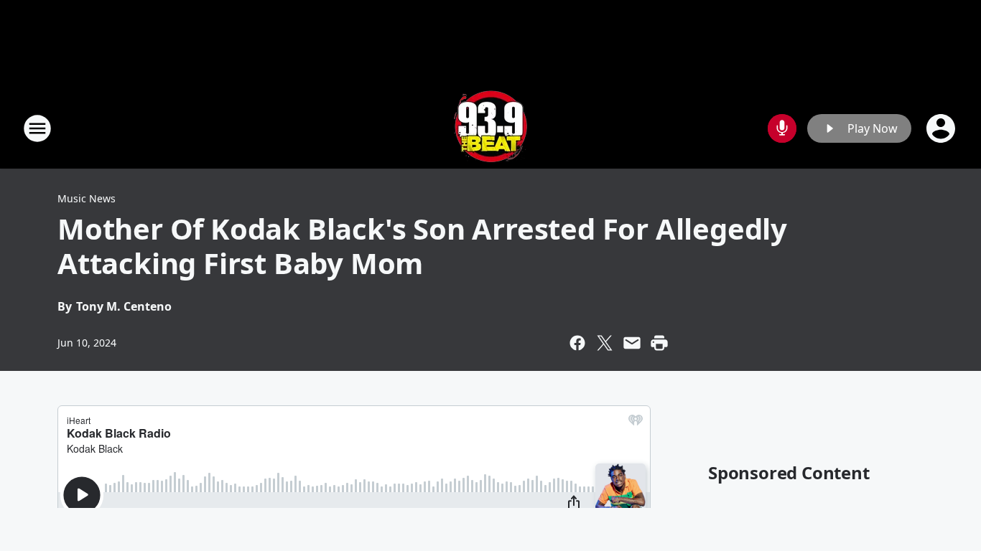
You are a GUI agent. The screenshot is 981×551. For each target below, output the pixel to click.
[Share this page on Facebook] (577, 343)
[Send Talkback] (782, 128)
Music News (86, 198)
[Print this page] (659, 343)
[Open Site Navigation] (37, 128)
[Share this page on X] (605, 343)
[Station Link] (490, 128)
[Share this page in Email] (632, 343)
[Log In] (942, 128)
